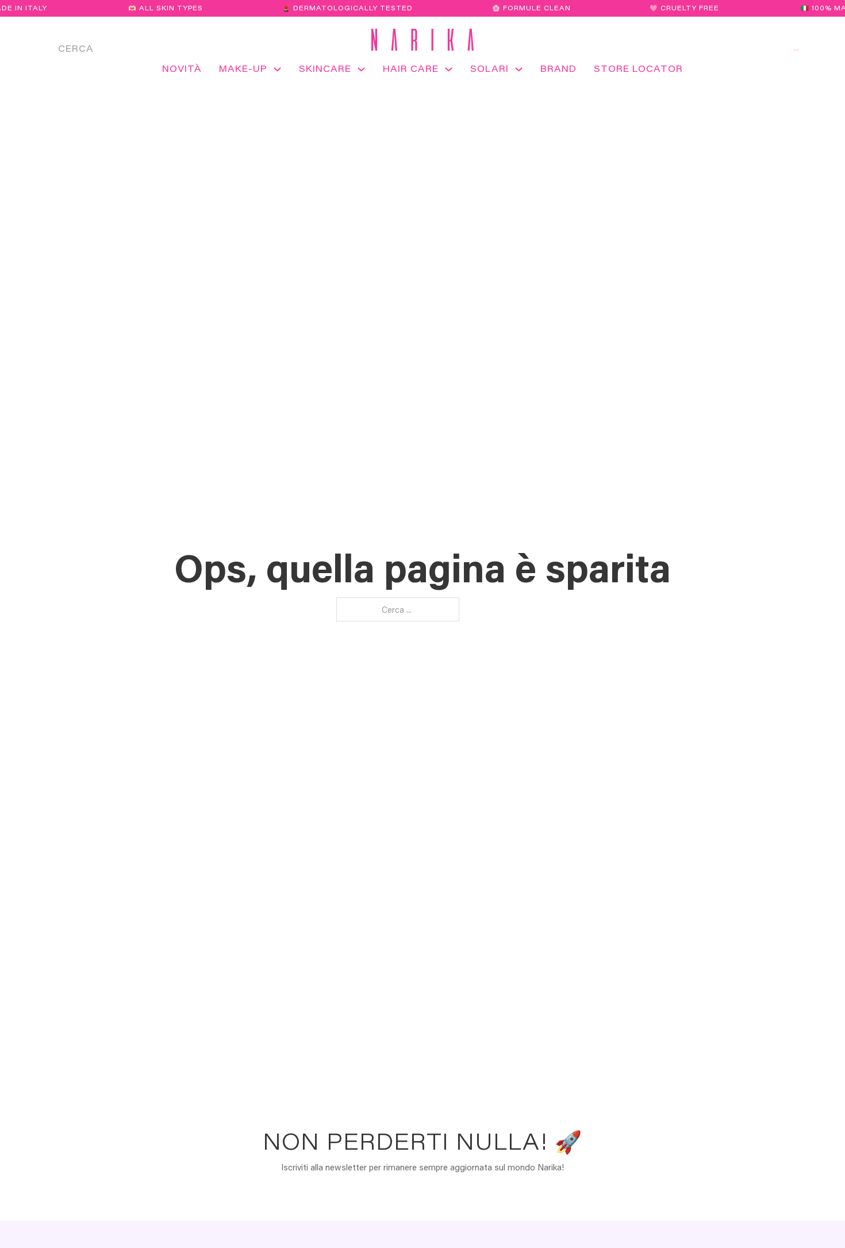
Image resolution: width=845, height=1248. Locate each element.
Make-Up (243, 68)
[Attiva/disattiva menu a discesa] (277, 73)
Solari (489, 68)
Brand (558, 68)
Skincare (325, 68)
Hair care (411, 68)
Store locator (638, 68)
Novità (182, 68)
